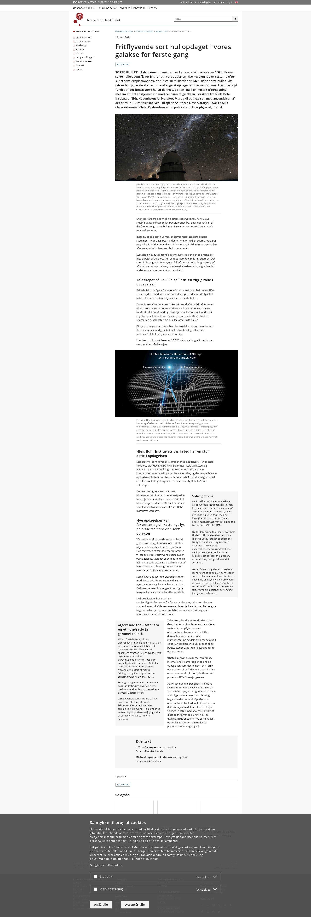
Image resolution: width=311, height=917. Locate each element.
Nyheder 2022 (162, 31)
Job (214, 2)
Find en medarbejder (200, 2)
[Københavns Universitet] (78, 19)
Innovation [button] (139, 7)
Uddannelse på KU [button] (83, 7)
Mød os (79, 53)
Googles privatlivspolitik (106, 865)
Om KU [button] (153, 7)
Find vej (183, 2)
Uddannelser (82, 41)
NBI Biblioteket (83, 61)
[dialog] (155, 865)
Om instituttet (83, 37)
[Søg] (235, 19)
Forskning (80, 45)
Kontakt (79, 65)
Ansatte (79, 49)
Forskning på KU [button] (107, 7)
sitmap (79, 69)
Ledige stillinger (84, 57)
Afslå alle (101, 904)
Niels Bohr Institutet (87, 31)
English (230, 2)
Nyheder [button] (125, 7)
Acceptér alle (135, 904)
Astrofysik (123, 64)
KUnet (221, 2)
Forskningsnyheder (144, 31)
